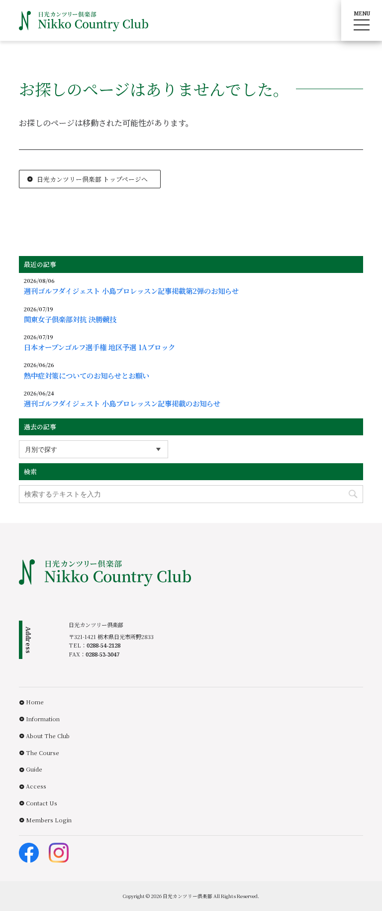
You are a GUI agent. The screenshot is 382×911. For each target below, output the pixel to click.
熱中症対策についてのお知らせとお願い (86, 376)
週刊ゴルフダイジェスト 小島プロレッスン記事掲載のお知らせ (125, 403)
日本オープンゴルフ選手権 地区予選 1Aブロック (99, 347)
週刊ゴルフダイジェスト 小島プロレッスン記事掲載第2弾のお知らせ (131, 291)
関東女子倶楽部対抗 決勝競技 (70, 319)
